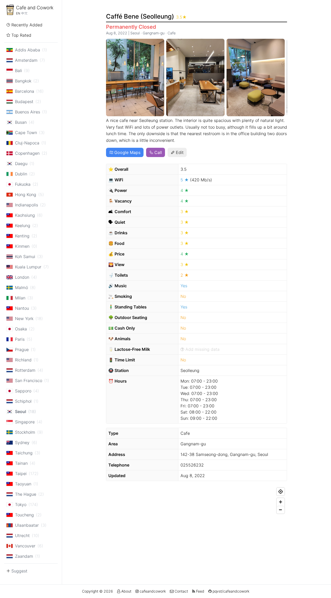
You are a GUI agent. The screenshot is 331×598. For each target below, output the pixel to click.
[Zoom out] (280, 510)
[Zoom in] (280, 502)
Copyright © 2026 (97, 591)
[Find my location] (280, 491)
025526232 (192, 465)
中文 (24, 13)
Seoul (135, 33)
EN (18, 13)
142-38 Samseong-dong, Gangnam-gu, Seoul (224, 454)
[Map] (196, 524)
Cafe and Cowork (34, 7)
